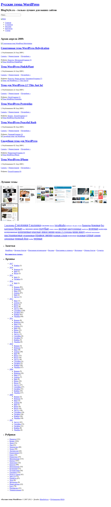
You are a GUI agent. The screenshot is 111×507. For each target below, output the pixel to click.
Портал (12, 461)
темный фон (21, 238)
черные (38, 238)
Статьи (7, 30)
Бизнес (10, 116)
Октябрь (17, 279)
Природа (13, 439)
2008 (11, 395)
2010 (11, 344)
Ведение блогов (20, 250)
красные (36, 231)
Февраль (17, 269)
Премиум (13, 478)
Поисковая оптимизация (37, 250)
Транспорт (13, 463)
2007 (11, 420)
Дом (11, 445)
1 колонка (9, 225)
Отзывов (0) (16, 171)
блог (23, 229)
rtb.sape (75, 225)
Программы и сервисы (64, 250)
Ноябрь (16, 265)
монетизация (96, 232)
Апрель (16, 293)
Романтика (12, 153)
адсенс (80, 225)
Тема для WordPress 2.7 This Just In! (22, 85)
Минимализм (14, 459)
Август (16, 297)
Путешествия (14, 470)
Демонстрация (13, 56)
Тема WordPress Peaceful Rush (18, 122)
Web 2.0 (12, 476)
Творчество (14, 447)
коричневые (24, 231)
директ (56, 229)
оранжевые (29, 235)
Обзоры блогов (89, 250)
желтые (63, 228)
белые (18, 228)
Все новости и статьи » (14, 254)
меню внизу (78, 231)
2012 (11, 299)
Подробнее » (26, 56)
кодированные (10, 232)
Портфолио (14, 488)
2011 (11, 318)
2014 (11, 281)
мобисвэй (88, 232)
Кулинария (14, 468)
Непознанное (14, 467)
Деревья (11, 134)
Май (15, 271)
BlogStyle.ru (44, 499)
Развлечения (14, 453)
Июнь (16, 305)
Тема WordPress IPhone (14, 159)
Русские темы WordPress (20, 4)
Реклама (8, 27)
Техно (16, 116)
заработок (85, 229)
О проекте (9, 25)
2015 (11, 275)
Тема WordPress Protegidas (16, 103)
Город (12, 455)
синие (97, 235)
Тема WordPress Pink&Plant (17, 66)
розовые (81, 235)
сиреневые (9, 238)
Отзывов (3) (27, 60)
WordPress (9, 250)
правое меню (44, 235)
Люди (12, 443)
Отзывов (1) (15, 97)
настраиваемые (13, 235)
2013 (11, 285)
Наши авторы (20, 78)
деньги (51, 229)
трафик (31, 239)
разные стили (60, 235)
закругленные (74, 228)
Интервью (78, 250)
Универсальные (15, 490)
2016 (11, 267)
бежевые (95, 225)
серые (90, 235)
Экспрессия (14, 451)
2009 (11, 369)
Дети (11, 480)
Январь (16, 287)
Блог (11, 486)
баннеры (86, 225)
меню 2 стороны (63, 232)
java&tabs (60, 225)
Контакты (8, 28)
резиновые (72, 235)
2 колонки (21, 225)
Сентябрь (17, 310)
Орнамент (29, 78)
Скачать (4, 56)
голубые (44, 228)
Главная (8, 23)
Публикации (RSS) (57, 499)
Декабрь (17, 316)
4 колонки (45, 225)
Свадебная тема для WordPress (19, 141)
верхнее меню (32, 229)
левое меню (48, 231)
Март (16, 291)
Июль (16, 273)
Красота (11, 60)
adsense (52, 225)
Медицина (19, 60)
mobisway (69, 225)
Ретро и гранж (15, 474)
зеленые (93, 228)
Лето (9, 97)
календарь (103, 229)
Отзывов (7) (37, 78)
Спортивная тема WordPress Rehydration (25, 48)
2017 (11, 263)
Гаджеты (100, 250)
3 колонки (35, 225)
